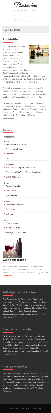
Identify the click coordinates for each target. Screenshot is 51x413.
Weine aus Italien (13, 227)
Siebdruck (10, 214)
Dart (7, 158)
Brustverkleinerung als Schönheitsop (21, 167)
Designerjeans (12, 223)
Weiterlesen (7, 275)
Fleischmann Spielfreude (16, 144)
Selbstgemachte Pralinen (16, 232)
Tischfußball (11, 153)
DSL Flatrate (11, 190)
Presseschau (25, 5)
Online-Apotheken (13, 176)
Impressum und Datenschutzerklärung (25, 408)
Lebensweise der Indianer (16, 204)
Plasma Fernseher (13, 186)
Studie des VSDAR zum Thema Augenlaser (23, 172)
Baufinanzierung (12, 209)
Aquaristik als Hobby (14, 149)
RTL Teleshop (11, 195)
